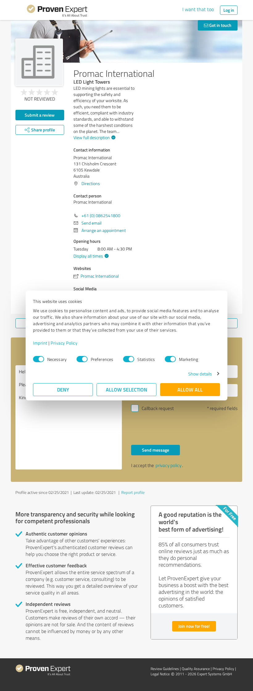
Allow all (190, 389)
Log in (228, 10)
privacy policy (168, 465)
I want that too (198, 9)
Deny (63, 389)
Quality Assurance (196, 668)
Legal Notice (160, 674)
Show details (200, 374)
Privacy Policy (64, 343)
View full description (91, 137)
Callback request (158, 408)
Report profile (133, 492)
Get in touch (219, 25)
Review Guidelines (165, 668)
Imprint (40, 343)
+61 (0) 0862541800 (100, 215)
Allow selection (126, 389)
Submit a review (40, 115)
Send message (155, 450)
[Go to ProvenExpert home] (57, 12)
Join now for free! (194, 626)
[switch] (82, 359)
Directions (90, 183)
